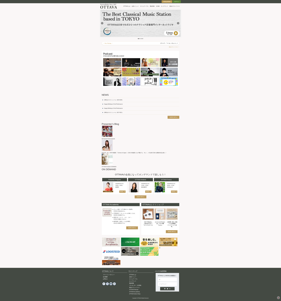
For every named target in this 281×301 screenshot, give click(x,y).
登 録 (166, 288)
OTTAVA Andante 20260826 (109, 166)
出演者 (158, 6)
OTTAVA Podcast (133, 289)
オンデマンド (164, 6)
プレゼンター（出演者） (135, 285)
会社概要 (105, 276)
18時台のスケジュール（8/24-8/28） (113, 100)
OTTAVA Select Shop (134, 293)
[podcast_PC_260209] (140, 51)
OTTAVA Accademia (134, 291)
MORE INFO (173, 117)
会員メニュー (135, 6)
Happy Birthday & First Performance (113, 104)
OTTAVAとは (126, 6)
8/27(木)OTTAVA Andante (108, 138)
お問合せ (105, 279)
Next (178, 23)
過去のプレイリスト (174, 6)
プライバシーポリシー (109, 274)
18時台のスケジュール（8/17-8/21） (113, 112)
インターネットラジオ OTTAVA (109, 6)
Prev (102, 23)
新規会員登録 (166, 1)
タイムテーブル (144, 6)
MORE (121, 191)
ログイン (176, 1)
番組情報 (152, 6)
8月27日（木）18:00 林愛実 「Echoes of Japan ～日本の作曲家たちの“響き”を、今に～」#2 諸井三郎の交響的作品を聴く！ (134, 152)
